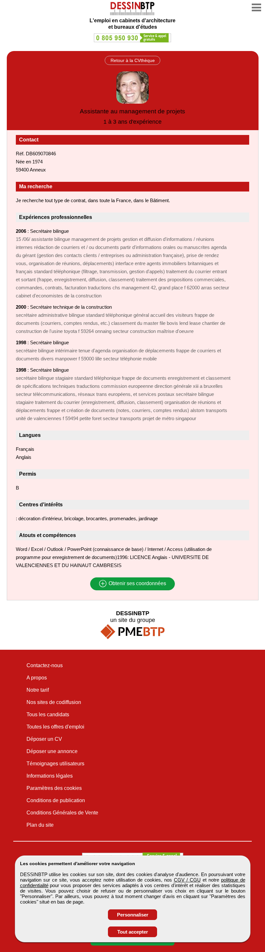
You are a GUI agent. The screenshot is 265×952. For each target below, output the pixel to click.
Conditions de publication (55, 800)
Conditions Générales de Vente (62, 812)
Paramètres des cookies (54, 788)
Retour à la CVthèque (133, 60)
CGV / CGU (187, 880)
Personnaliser (132, 914)
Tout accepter (132, 932)
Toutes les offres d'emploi (55, 727)
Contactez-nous (44, 665)
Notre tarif (37, 690)
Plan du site (40, 825)
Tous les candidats (47, 714)
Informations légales (49, 776)
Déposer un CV (44, 739)
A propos (36, 677)
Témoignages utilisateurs (55, 763)
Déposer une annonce (52, 751)
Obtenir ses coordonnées (136, 583)
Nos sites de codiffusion (53, 702)
